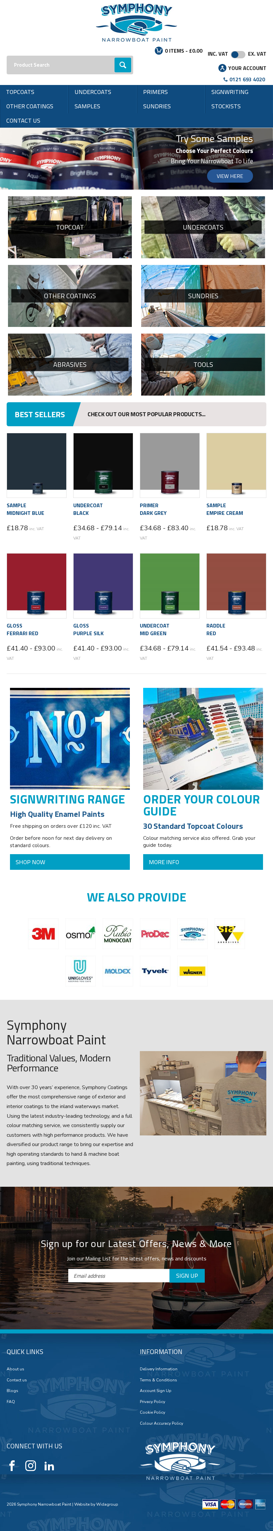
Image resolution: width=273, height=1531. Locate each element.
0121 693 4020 (247, 79)
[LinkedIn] (49, 1308)
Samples (87, 106)
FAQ (11, 1243)
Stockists (226, 106)
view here (230, 176)
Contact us (23, 120)
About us (15, 1211)
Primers (155, 91)
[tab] (133, 183)
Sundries (157, 106)
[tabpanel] (136, 159)
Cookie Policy (152, 1254)
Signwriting (229, 91)
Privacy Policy (152, 1243)
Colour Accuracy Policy (161, 1265)
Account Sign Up (155, 1233)
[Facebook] (12, 1308)
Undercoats (93, 91)
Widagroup (106, 1346)
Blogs (12, 1233)
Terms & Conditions (158, 1222)
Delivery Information (158, 1211)
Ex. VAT (257, 53)
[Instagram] (30, 1308)
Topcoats (20, 91)
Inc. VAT (218, 53)
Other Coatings (29, 106)
